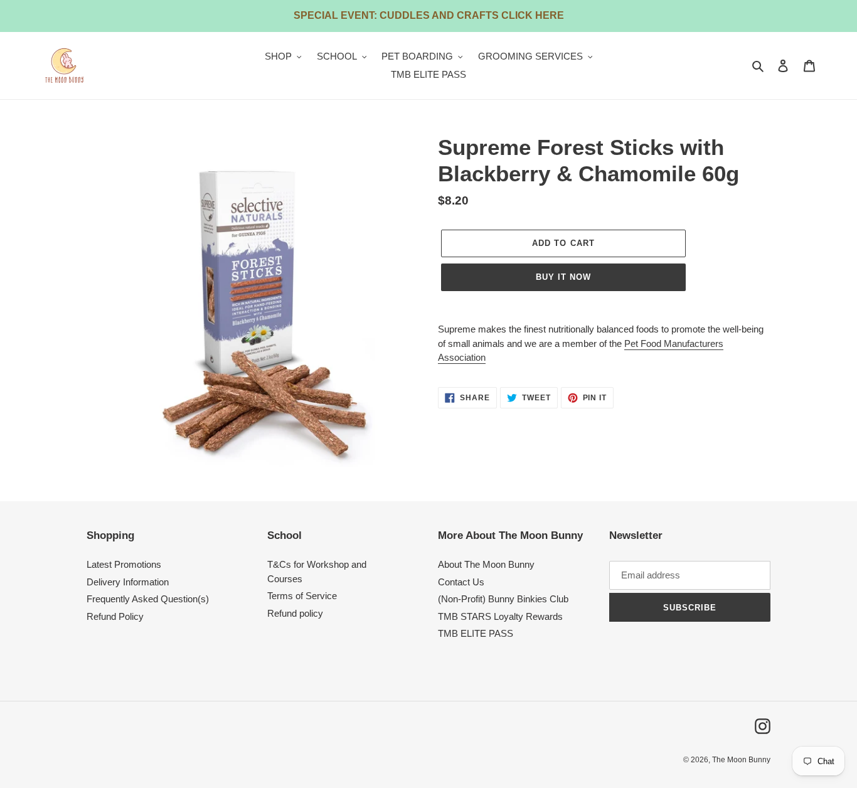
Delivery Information (128, 582)
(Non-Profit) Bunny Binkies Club (503, 599)
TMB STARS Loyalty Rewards (500, 616)
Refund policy (295, 613)
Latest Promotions (124, 564)
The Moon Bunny (741, 759)
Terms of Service (302, 595)
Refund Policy (115, 616)
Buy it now (563, 277)
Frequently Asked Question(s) (148, 599)
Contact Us (461, 582)
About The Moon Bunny (486, 564)
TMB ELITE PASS (475, 633)
